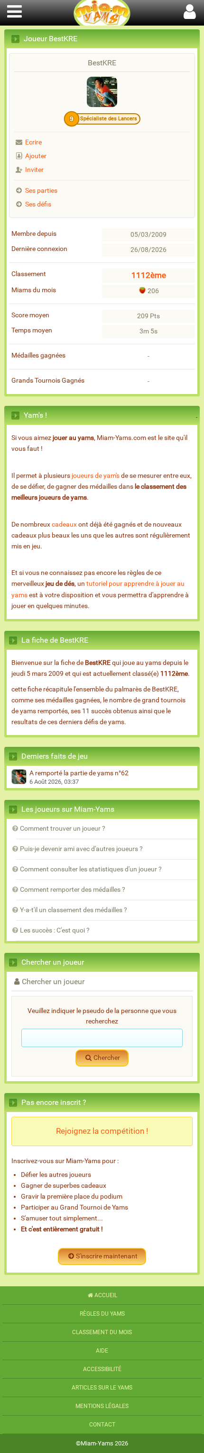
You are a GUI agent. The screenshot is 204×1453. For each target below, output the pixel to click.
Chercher (106, 1058)
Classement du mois (102, 1332)
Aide (102, 1350)
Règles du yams (102, 1313)
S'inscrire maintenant (107, 1256)
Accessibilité (102, 1369)
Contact (102, 1424)
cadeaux (64, 524)
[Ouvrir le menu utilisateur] (190, 10)
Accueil (105, 1295)
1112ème (148, 275)
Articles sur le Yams (102, 1387)
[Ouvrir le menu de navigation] (14, 10)
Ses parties (41, 191)
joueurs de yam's (96, 476)
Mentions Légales (102, 1406)
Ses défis (38, 204)
